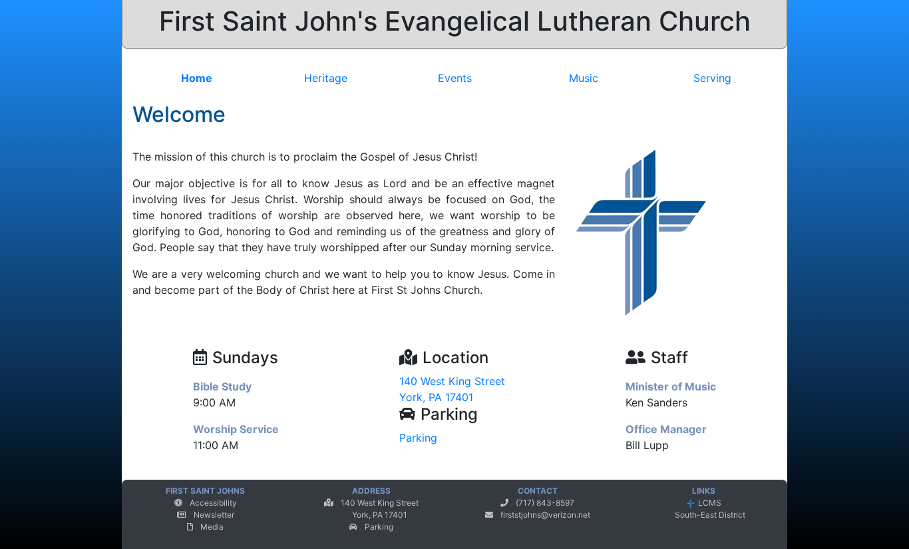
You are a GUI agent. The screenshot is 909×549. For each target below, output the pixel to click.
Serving (712, 78)
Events (455, 78)
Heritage (325, 78)
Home (196, 78)
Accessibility (213, 503)
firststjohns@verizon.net (545, 515)
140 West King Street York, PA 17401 (452, 389)
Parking (418, 437)
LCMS (708, 503)
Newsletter (214, 515)
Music (583, 78)
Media (212, 527)
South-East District (709, 515)
